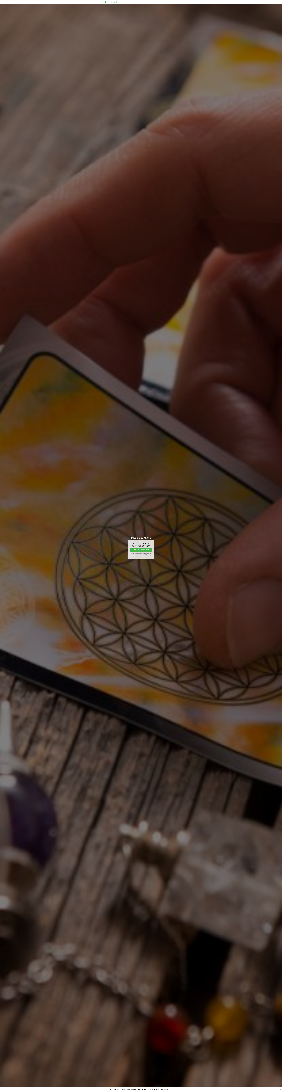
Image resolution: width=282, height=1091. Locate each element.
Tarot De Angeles (110, 2)
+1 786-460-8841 (141, 550)
